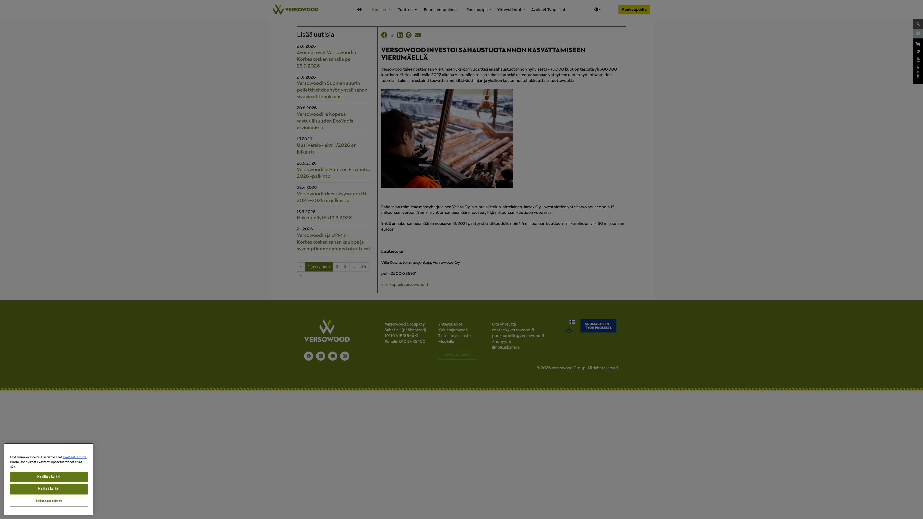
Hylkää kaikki (49, 489)
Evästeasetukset (49, 501)
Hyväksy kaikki (49, 477)
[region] (49, 479)
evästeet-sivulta (75, 457)
